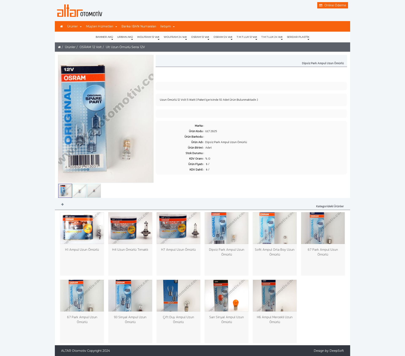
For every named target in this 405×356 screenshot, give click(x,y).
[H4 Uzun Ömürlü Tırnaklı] (130, 228)
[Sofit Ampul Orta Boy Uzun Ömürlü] (275, 228)
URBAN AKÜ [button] (125, 36)
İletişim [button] (165, 26)
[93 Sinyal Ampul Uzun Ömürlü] (130, 295)
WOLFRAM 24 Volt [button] (175, 36)
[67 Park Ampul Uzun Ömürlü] (323, 228)
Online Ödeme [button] (335, 5)
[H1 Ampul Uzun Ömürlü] (82, 228)
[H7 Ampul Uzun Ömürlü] (178, 228)
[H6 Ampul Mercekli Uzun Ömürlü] (275, 295)
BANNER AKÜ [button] (104, 36)
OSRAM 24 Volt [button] (222, 36)
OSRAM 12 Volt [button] (200, 36)
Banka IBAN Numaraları (138, 26)
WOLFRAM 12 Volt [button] (148, 36)
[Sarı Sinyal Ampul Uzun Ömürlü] (226, 295)
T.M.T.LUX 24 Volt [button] (272, 36)
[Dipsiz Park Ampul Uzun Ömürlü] (226, 228)
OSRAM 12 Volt (91, 47)
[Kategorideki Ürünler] (62, 204)
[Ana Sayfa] (61, 26)
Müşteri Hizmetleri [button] (99, 26)
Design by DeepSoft (329, 351)
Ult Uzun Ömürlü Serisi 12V (125, 47)
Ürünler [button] (72, 26)
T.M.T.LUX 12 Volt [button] (247, 36)
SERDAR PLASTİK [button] (298, 36)
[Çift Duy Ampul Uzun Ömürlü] (178, 295)
